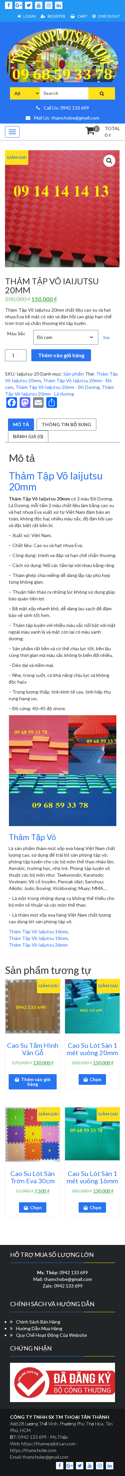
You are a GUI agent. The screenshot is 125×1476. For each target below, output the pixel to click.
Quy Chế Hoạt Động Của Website (51, 1335)
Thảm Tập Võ (32, 837)
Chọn (95, 1079)
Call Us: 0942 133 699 (66, 108)
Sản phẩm (73, 374)
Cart (82, 16)
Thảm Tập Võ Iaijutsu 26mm (38, 945)
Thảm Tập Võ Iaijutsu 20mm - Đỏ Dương (57, 387)
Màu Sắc (16, 333)
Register (56, 16)
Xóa (106, 337)
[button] (109, 161)
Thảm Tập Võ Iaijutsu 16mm (38, 931)
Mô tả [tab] (21, 424)
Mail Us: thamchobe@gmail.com (66, 118)
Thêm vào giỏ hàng (61, 355)
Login (29, 16)
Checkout (108, 16)
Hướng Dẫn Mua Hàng (39, 1328)
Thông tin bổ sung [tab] (66, 424)
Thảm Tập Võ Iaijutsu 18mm (38, 938)
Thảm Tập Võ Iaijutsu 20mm (56, 480)
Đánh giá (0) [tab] (28, 436)
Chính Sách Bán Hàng (38, 1322)
